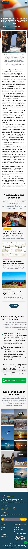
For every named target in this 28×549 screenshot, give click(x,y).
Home (4, 26)
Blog (9, 26)
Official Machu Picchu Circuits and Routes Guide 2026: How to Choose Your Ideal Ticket (13, 263)
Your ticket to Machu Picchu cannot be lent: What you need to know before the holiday (13, 232)
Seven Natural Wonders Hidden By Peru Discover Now (13, 293)
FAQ (2, 532)
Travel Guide (4, 536)
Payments (3, 534)
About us (3, 527)
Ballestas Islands (18, 71)
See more (14, 306)
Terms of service (14, 543)
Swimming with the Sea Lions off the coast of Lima (19, 26)
